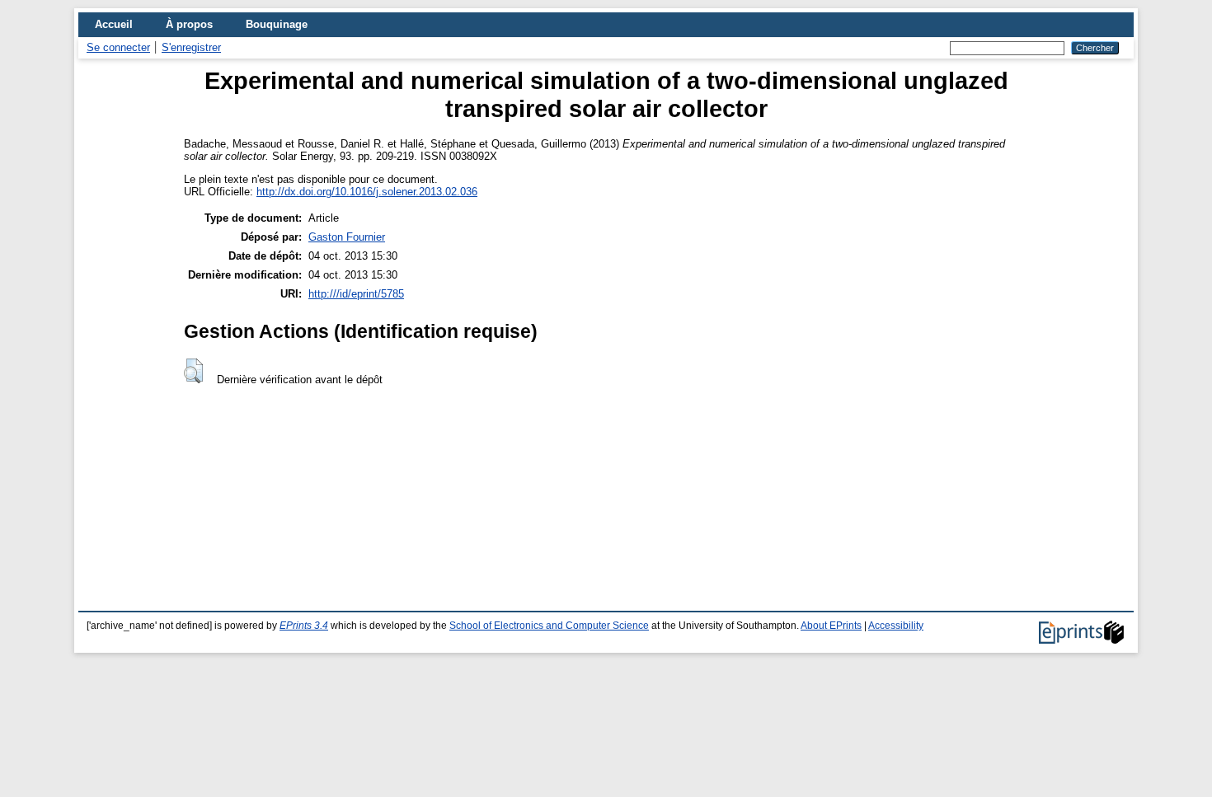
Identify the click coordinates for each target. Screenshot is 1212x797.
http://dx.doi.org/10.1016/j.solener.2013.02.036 (366, 191)
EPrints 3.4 (304, 626)
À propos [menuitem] (189, 24)
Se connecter (118, 47)
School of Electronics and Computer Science (549, 626)
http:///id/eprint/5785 (356, 294)
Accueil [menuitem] (114, 24)
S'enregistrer (191, 47)
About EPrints (831, 626)
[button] (193, 371)
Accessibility (895, 626)
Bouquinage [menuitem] (277, 24)
